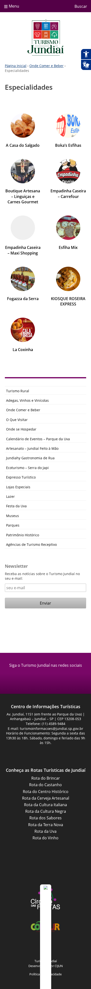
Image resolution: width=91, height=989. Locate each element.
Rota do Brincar (45, 778)
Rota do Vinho (45, 838)
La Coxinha (23, 349)
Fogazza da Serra (23, 298)
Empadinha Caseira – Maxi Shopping (23, 250)
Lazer (10, 496)
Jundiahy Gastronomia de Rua (30, 458)
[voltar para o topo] (45, 936)
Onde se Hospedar (21, 429)
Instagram (51, 676)
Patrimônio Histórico (22, 535)
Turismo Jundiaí (45, 38)
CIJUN (59, 966)
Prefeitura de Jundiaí (45, 870)
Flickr (63, 947)
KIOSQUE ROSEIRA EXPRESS (68, 301)
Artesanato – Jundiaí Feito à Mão (32, 448)
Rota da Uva (45, 831)
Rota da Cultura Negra (45, 811)
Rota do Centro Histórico (45, 791)
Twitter (76, 947)
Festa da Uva (16, 506)
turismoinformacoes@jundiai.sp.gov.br (51, 728)
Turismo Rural (17, 391)
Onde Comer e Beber (46, 65)
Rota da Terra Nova (45, 824)
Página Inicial (15, 65)
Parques (12, 525)
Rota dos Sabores (45, 818)
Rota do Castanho (45, 784)
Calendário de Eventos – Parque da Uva (38, 439)
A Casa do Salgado (23, 145)
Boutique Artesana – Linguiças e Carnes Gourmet (22, 196)
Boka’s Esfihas (68, 145)
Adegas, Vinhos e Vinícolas (27, 400)
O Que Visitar (17, 419)
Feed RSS (15, 947)
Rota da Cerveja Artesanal (45, 798)
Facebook (39, 676)
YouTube (51, 947)
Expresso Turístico (21, 477)
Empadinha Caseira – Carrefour (68, 193)
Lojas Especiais (18, 487)
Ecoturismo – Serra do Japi (27, 467)
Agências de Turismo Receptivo (31, 544)
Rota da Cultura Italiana (45, 804)
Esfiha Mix (68, 247)
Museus (12, 515)
